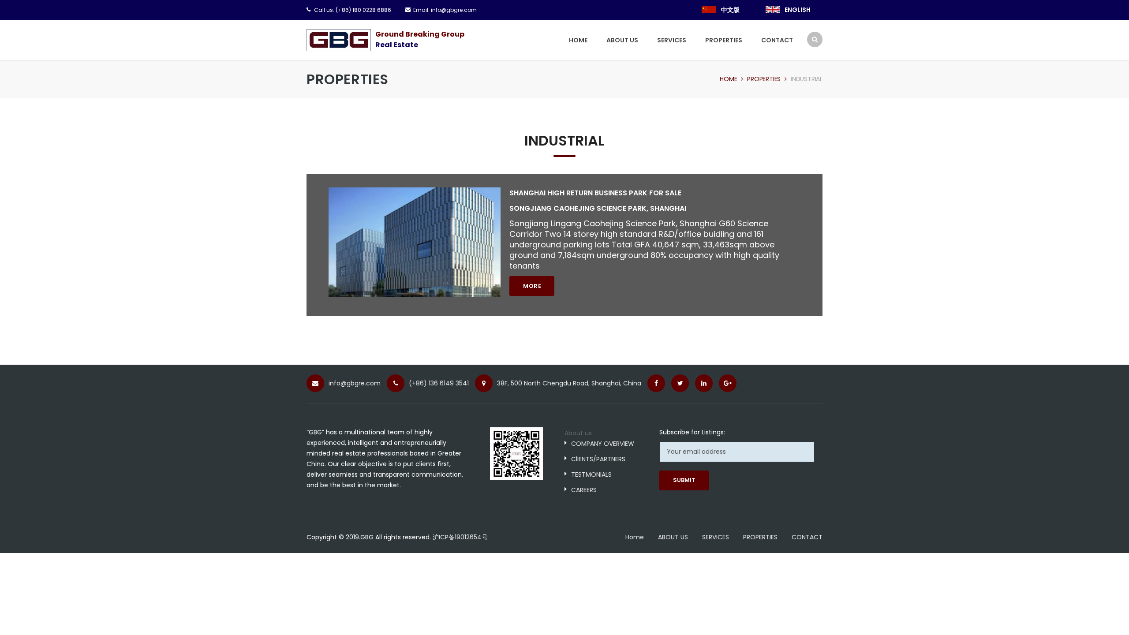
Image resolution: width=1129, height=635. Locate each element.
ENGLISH (798, 9)
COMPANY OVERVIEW (602, 443)
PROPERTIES (723, 40)
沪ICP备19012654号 (460, 537)
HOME (578, 40)
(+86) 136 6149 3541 (439, 383)
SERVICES (671, 40)
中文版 (730, 9)
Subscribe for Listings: (692, 432)
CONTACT (777, 40)
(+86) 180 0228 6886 (363, 10)
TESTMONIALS (591, 474)
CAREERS (584, 490)
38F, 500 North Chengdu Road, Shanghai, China (569, 383)
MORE (532, 286)
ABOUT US (622, 40)
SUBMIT (684, 480)
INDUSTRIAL (806, 79)
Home (728, 79)
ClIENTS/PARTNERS (598, 459)
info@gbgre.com (454, 10)
